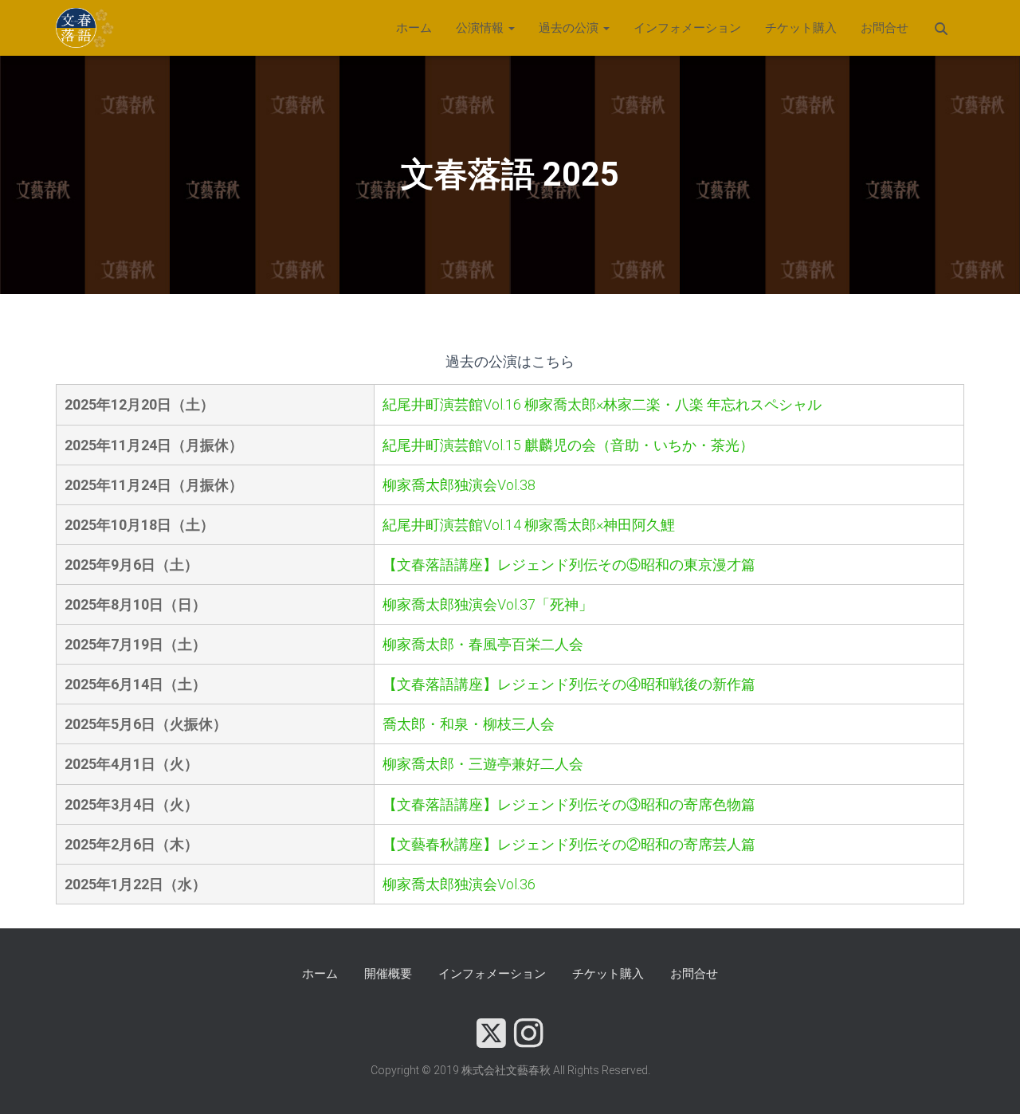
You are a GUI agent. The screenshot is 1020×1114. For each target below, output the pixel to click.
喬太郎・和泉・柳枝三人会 (468, 724)
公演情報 (481, 28)
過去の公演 (570, 28)
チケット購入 (801, 28)
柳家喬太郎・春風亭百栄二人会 (482, 644)
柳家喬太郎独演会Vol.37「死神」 (487, 604)
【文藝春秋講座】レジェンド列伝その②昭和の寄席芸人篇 (568, 844)
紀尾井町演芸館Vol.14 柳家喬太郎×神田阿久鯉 (528, 524)
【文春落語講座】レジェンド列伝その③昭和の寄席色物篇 (568, 804)
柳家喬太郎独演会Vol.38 (459, 485)
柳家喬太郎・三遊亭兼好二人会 (482, 763)
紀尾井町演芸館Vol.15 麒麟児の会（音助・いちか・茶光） (568, 445)
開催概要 (388, 974)
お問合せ (884, 28)
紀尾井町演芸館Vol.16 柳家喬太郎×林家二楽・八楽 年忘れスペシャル (602, 404)
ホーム (414, 28)
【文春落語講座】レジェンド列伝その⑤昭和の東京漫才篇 (568, 564)
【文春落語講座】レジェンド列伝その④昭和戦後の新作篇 (568, 684)
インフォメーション (687, 28)
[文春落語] (86, 28)
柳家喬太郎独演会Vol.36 (459, 884)
